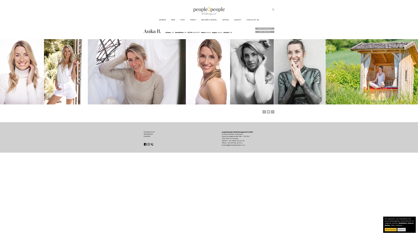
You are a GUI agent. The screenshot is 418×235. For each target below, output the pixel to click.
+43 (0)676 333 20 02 (236, 141)
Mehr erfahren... (397, 225)
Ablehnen (401, 229)
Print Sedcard (264, 32)
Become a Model (209, 20)
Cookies (147, 136)
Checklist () (253, 20)
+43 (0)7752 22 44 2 (234, 143)
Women (162, 20)
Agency (237, 20)
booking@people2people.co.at (233, 145)
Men (173, 20)
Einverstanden (390, 229)
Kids (182, 20)
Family (193, 20)
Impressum (148, 134)
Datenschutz (149, 132)
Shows (225, 20)
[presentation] (416, 72)
